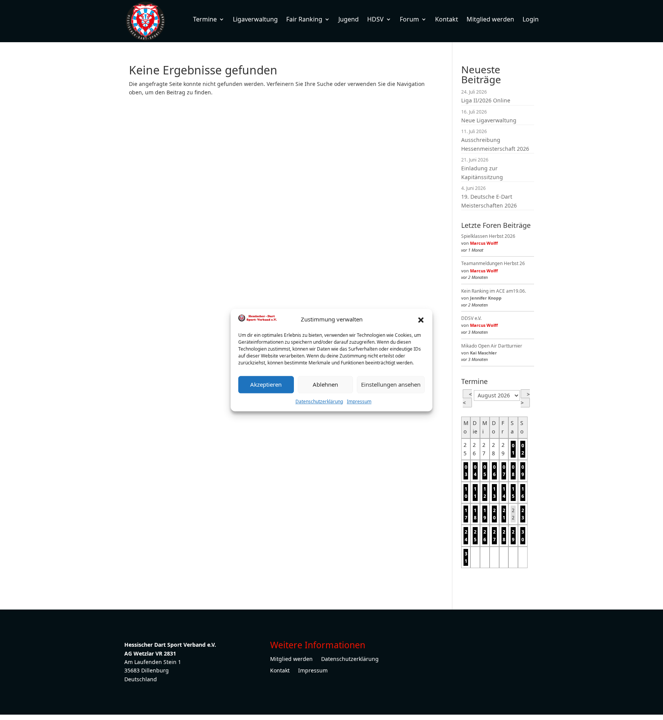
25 (475, 535)
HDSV (375, 19)
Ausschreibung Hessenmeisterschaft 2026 (495, 144)
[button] (421, 319)
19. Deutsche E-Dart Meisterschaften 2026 (489, 201)
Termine (205, 19)
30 (522, 535)
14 (504, 492)
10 (466, 492)
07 (504, 471)
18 (475, 514)
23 (522, 514)
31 (466, 557)
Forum (409, 19)
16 (522, 492)
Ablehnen (325, 384)
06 (494, 471)
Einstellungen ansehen (391, 384)
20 (494, 514)
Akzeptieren (266, 384)
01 (513, 449)
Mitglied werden (490, 19)
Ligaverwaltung (255, 19)
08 (513, 471)
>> (525, 398)
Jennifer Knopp (485, 298)
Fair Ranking (304, 19)
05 (484, 471)
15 (513, 492)
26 (484, 535)
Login (531, 19)
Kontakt (446, 19)
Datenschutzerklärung (319, 401)
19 (484, 514)
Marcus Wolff (484, 243)
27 (494, 535)
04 (475, 471)
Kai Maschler (483, 353)
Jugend (348, 19)
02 (522, 449)
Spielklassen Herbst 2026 (488, 236)
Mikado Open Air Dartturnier (491, 346)
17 (466, 514)
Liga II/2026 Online (485, 100)
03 (466, 471)
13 (494, 492)
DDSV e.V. (471, 318)
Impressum (359, 401)
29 (513, 535)
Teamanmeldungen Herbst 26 (493, 263)
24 (466, 535)
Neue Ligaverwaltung (488, 120)
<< (467, 398)
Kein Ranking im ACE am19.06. (493, 291)
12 (484, 492)
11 (475, 492)
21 (504, 514)
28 (504, 535)
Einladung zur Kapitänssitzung (482, 172)
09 (522, 471)
